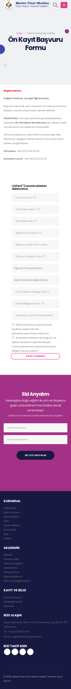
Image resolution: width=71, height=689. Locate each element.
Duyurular (9, 606)
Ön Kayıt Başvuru (13, 597)
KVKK (6, 521)
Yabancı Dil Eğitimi (13, 563)
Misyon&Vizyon (12, 512)
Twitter (15, 652)
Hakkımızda (10, 508)
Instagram (22, 652)
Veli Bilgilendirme (13, 601)
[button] (55, 5)
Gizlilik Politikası (12, 525)
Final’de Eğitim (11, 516)
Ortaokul (8, 554)
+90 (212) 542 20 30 (18, 631)
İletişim (7, 538)
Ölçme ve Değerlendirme (17, 581)
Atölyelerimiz (10, 567)
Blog (6, 534)
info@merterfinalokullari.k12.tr (26, 636)
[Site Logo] (26, 5)
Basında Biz (10, 529)
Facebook (7, 652)
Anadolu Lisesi (11, 559)
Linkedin (30, 652)
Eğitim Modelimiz (13, 576)
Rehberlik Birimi (12, 572)
